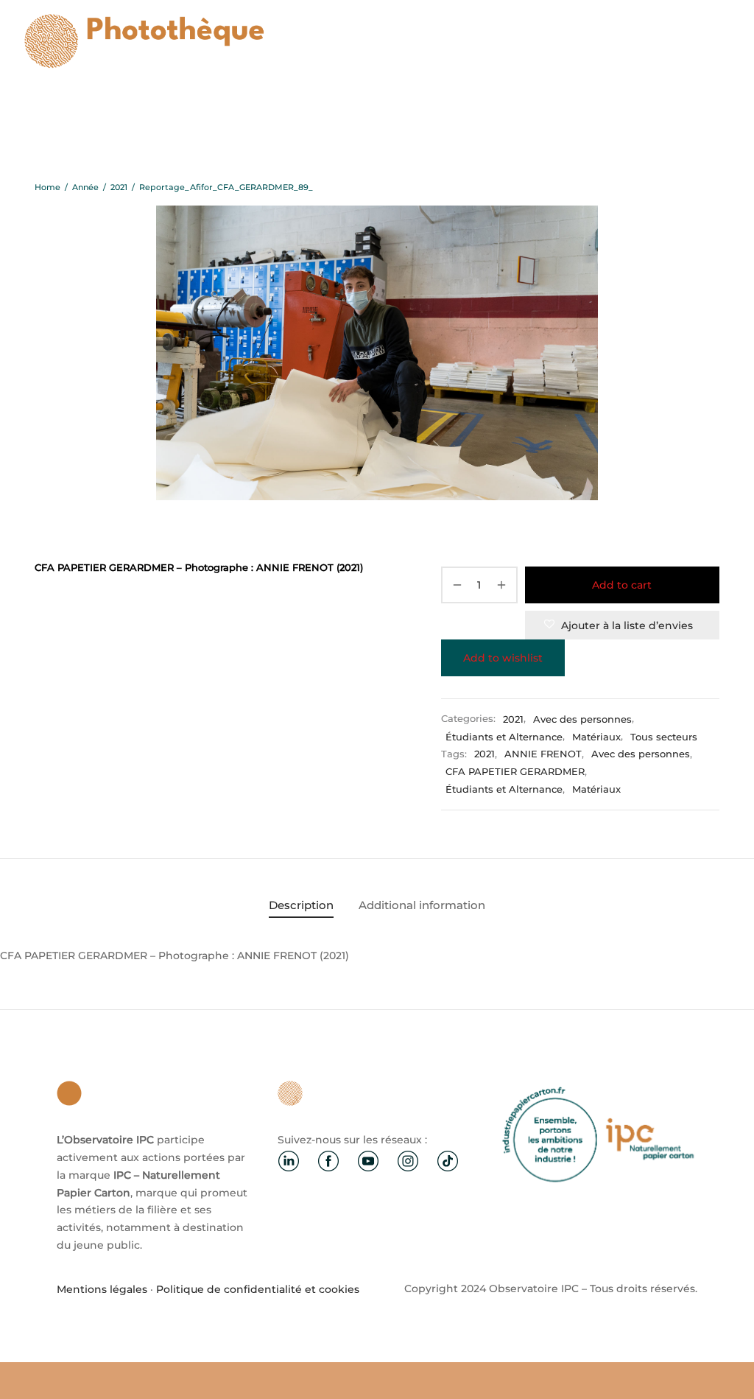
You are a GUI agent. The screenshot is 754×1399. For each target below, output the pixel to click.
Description (301, 905)
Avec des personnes (582, 719)
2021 (118, 187)
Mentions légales (102, 1289)
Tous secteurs (663, 737)
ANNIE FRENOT (543, 754)
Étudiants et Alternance (504, 737)
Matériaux (596, 737)
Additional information (422, 905)
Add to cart (622, 585)
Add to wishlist (503, 658)
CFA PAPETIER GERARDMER (515, 771)
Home (47, 187)
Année (85, 187)
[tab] (301, 905)
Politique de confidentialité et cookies (257, 1289)
